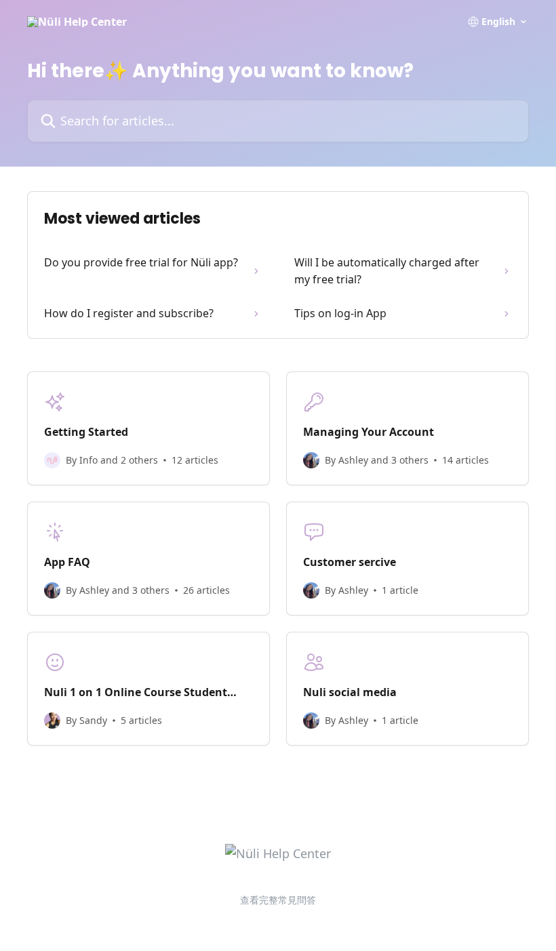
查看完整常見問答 (278, 899)
